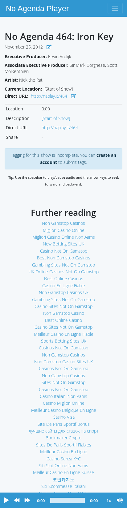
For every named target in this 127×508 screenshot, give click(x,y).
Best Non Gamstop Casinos (63, 258)
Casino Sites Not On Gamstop (63, 306)
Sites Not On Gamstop (63, 382)
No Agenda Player (37, 8)
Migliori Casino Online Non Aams (63, 237)
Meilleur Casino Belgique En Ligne (63, 410)
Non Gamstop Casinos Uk (63, 292)
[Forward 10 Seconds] (27, 501)
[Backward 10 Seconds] (16, 501)
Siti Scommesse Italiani (63, 486)
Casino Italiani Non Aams (63, 396)
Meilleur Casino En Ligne (63, 452)
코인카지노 (63, 479)
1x (108, 500)
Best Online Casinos (63, 278)
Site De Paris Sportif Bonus (64, 424)
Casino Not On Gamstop (63, 251)
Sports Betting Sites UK (63, 341)
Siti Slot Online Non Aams (63, 465)
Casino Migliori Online (63, 403)
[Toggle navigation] (115, 8)
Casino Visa (64, 417)
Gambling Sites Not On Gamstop (63, 265)
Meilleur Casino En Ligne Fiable (63, 334)
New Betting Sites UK (63, 244)
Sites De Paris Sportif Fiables (63, 445)
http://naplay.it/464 (49, 96)
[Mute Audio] (120, 501)
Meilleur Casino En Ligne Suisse (63, 472)
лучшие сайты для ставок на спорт (63, 431)
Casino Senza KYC (64, 459)
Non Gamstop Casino (63, 313)
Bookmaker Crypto (63, 438)
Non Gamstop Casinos (63, 223)
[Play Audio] (6, 501)
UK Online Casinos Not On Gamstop (64, 272)
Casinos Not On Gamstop (63, 348)
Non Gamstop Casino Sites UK (63, 362)
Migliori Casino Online (63, 230)
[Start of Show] (56, 118)
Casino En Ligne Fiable (63, 285)
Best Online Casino (63, 320)
